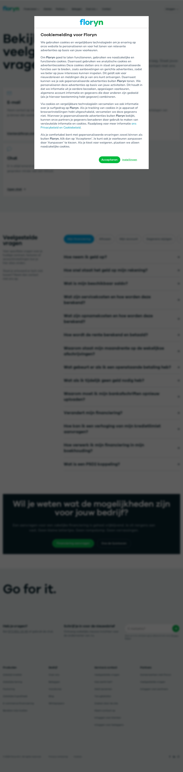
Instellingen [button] (129, 159)
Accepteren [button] (109, 160)
